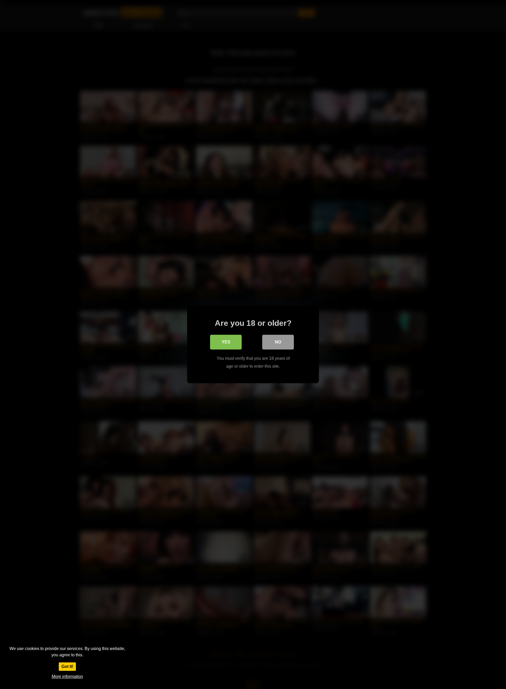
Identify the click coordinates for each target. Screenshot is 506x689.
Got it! (67, 666)
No (278, 342)
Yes (226, 342)
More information (67, 676)
